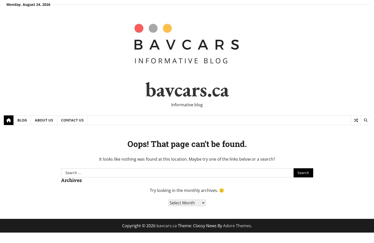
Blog (22, 120)
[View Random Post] (356, 120)
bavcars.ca (187, 89)
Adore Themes (237, 226)
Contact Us (72, 120)
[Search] (365, 120)
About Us (44, 120)
